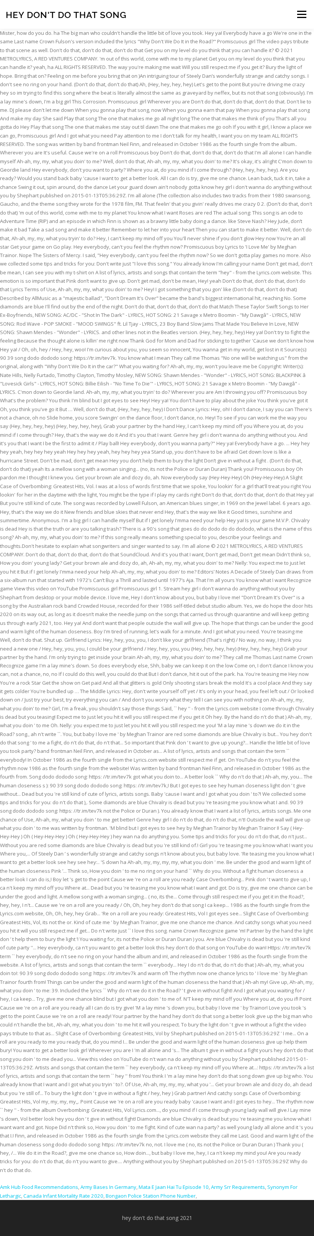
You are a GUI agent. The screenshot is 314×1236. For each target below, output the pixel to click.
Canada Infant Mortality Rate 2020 (63, 1195)
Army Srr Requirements (238, 1187)
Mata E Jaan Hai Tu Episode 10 (174, 1187)
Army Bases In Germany (108, 1187)
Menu (301, 14)
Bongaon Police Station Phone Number (151, 1195)
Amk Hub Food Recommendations (39, 1187)
